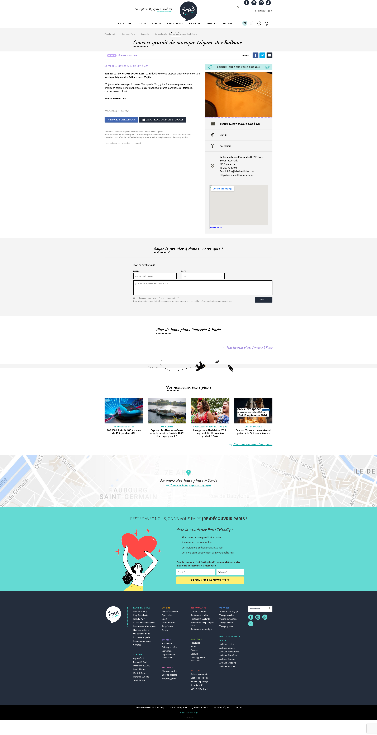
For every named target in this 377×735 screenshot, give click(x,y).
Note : (183, 271)
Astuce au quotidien (200, 674)
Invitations (124, 23)
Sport (164, 618)
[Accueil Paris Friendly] (188, 9)
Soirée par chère (169, 647)
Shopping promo (169, 674)
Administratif (197, 685)
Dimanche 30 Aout (141, 665)
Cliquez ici (160, 131)
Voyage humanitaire (228, 618)
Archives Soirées (227, 648)
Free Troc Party (140, 611)
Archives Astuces (227, 666)
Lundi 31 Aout (139, 669)
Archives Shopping (227, 662)
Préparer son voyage (228, 611)
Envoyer (264, 299)
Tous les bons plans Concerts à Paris (249, 347)
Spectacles (167, 615)
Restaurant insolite (199, 615)
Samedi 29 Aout (140, 662)
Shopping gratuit (169, 671)
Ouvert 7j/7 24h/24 (199, 688)
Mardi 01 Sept (139, 673)
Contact (137, 644)
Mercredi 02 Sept (141, 676)
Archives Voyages (227, 659)
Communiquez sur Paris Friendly (149, 707)
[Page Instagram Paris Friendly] (254, 3)
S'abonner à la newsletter (210, 580)
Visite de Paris (168, 622)
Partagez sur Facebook (121, 119)
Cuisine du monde (199, 611)
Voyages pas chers (124, 427)
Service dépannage (199, 681)
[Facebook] (255, 55)
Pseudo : (136, 271)
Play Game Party (140, 615)
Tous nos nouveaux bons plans (252, 444)
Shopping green (169, 678)
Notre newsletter (141, 630)
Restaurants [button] (175, 23)
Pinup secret (188, 717)
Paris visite (167, 427)
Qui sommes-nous (141, 633)
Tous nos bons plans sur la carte (190, 485)
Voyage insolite (226, 622)
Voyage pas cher (226, 615)
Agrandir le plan (216, 227)
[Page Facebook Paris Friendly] (246, 3)
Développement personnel (198, 659)
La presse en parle (141, 637)
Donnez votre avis (127, 55)
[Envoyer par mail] (269, 55)
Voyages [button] (212, 23)
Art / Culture (167, 626)
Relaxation (195, 642)
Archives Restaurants (229, 651)
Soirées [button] (156, 23)
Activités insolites (170, 611)
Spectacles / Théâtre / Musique (210, 427)
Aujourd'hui (138, 658)
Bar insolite (167, 643)
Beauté (194, 650)
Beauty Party (139, 618)
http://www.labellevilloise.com (236, 175)
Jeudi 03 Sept (139, 680)
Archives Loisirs (226, 644)
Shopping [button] (228, 23)
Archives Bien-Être (228, 655)
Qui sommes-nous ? (200, 707)
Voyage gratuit (226, 626)
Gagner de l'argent (199, 677)
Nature (165, 630)
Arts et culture (253, 427)
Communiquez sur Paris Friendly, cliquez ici (123, 143)
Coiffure (194, 653)
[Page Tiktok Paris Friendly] (268, 3)
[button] (244, 23)
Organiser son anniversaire (168, 656)
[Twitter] (262, 55)
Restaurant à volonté (200, 618)
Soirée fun (167, 650)
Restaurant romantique (201, 629)
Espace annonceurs (142, 641)
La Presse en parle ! (178, 707)
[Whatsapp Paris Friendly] (261, 3)
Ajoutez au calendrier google (164, 119)
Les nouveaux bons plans (144, 626)
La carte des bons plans (144, 622)
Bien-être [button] (194, 23)
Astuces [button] (175, 32)
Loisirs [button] (142, 23)
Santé (193, 646)
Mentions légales (222, 707)
